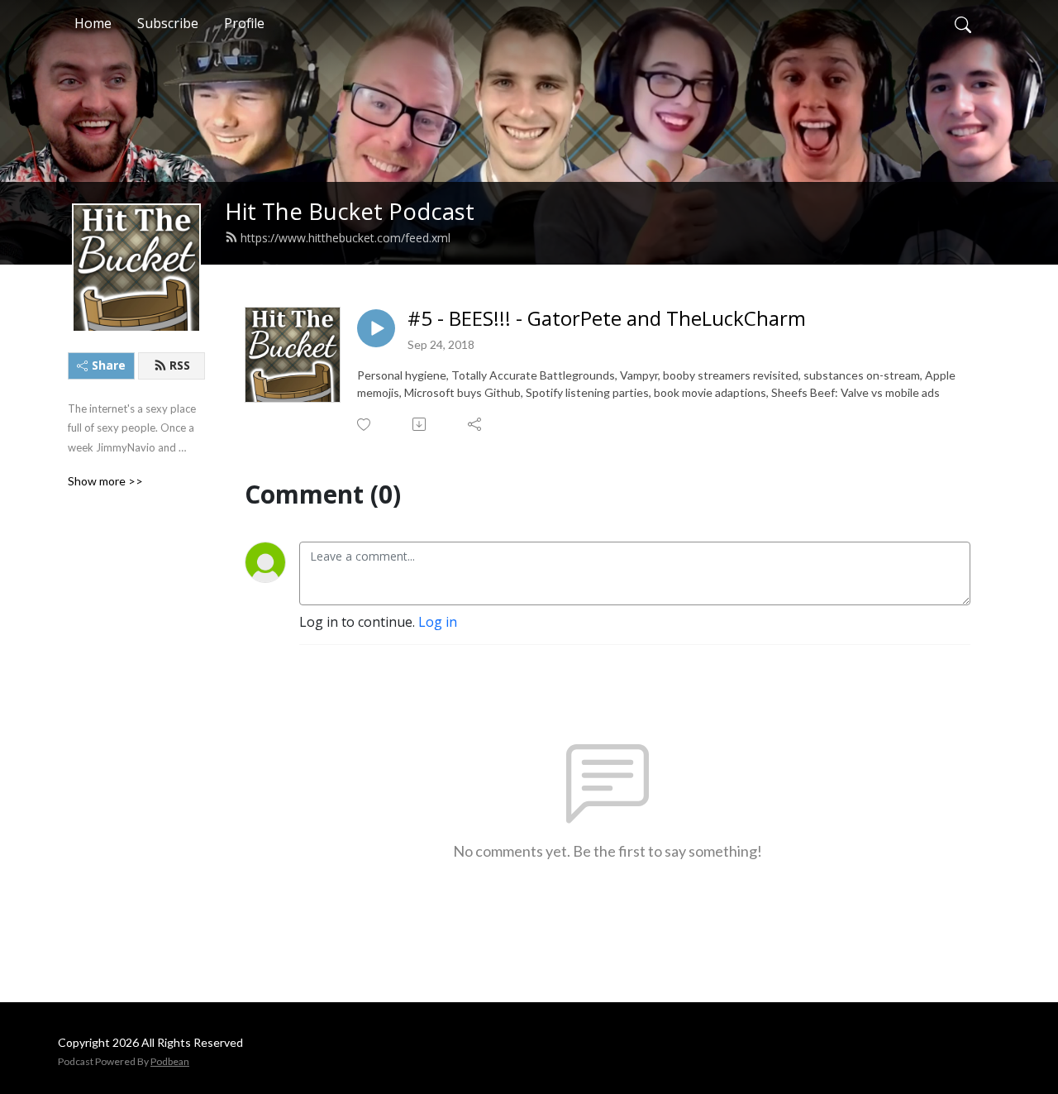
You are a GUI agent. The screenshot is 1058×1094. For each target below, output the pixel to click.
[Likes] (364, 424)
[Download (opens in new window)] (420, 424)
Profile (244, 23)
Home (93, 23)
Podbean (169, 1061)
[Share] (475, 424)
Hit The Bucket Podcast (349, 211)
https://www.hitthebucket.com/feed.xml (345, 238)
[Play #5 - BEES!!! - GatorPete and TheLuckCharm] (376, 328)
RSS (179, 365)
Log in (437, 622)
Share (109, 365)
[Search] (963, 23)
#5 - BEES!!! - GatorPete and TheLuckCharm (606, 319)
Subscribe (167, 23)
